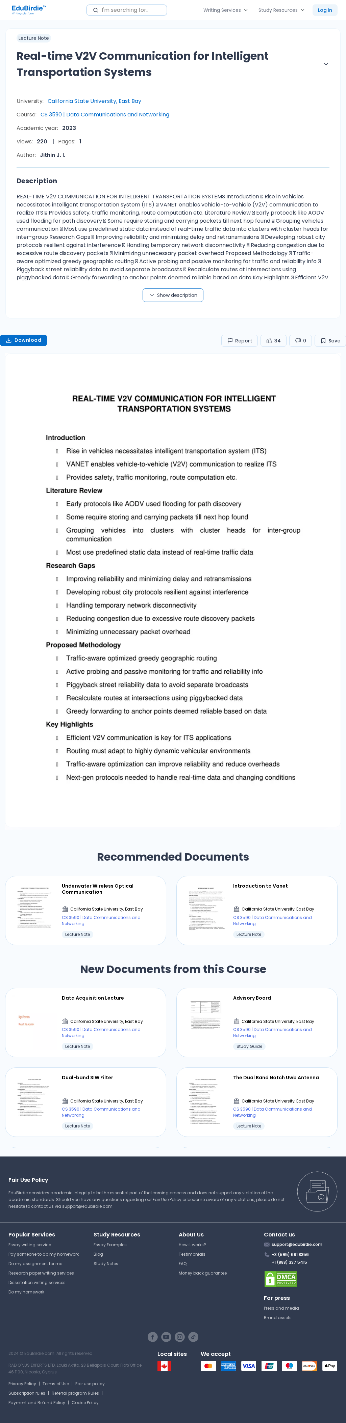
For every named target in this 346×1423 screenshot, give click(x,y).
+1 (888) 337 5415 (289, 1262)
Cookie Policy (85, 1402)
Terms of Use (56, 1384)
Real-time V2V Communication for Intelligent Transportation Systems (143, 64)
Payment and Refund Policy (36, 1402)
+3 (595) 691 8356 (290, 1254)
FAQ (183, 1263)
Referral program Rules (75, 1393)
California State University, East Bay (94, 101)
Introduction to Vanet (260, 886)
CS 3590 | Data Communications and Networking (105, 114)
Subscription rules (26, 1393)
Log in (325, 10)
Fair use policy (90, 1384)
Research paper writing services (41, 1273)
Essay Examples (110, 1245)
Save (334, 340)
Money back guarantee (203, 1273)
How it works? (192, 1245)
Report (243, 340)
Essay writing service (29, 1245)
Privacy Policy (22, 1384)
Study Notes (106, 1263)
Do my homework (26, 1292)
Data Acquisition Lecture (93, 998)
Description (37, 181)
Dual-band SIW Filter (87, 1078)
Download (28, 340)
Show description (177, 295)
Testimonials (192, 1254)
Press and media (281, 1308)
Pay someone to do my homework (43, 1254)
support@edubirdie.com (87, 1206)
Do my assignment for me (35, 1263)
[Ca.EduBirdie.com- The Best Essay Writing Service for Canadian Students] (164, 1369)
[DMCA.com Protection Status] (301, 1279)
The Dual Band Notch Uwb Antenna (276, 1078)
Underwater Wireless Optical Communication (97, 889)
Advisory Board (252, 998)
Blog (98, 1254)
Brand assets (278, 1317)
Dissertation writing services (37, 1282)
